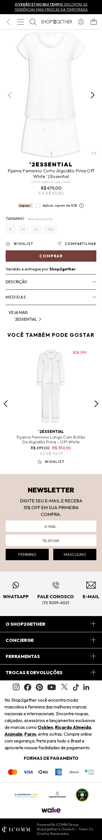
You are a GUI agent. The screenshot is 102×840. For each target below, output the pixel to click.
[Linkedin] (86, 687)
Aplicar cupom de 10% (59, 205)
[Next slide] (96, 403)
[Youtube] (51, 687)
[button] (92, 95)
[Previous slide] (5, 403)
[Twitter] (64, 687)
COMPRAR (51, 256)
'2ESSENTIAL (51, 164)
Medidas (16, 297)
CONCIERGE (20, 640)
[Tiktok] (76, 687)
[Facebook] (27, 687)
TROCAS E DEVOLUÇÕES (34, 672)
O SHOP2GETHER (25, 624)
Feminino (27, 554)
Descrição (16, 281)
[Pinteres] (39, 687)
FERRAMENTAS (23, 656)
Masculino (75, 554)
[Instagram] (16, 687)
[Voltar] (8, 21)
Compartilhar (80, 244)
